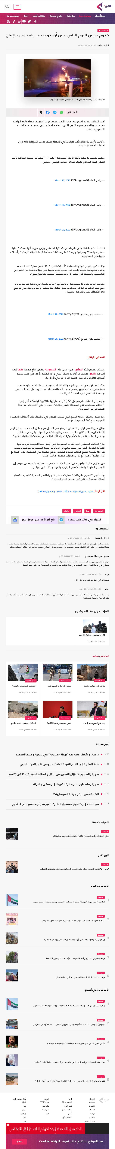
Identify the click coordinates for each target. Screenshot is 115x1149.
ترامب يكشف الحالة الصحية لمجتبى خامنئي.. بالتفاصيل (80, 977)
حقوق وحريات (56, 16)
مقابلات (71, 16)
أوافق (19, 1141)
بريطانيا (23, 1113)
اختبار (26, 16)
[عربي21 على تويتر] (29, 21)
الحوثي (78, 511)
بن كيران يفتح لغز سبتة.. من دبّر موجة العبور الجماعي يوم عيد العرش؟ (74, 940)
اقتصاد (92, 1109)
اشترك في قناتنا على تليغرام (84, 519)
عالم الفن (45, 1106)
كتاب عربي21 (67, 1102)
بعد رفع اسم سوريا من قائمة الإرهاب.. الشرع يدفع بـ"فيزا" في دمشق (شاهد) (92, 723)
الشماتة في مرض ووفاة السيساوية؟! (76, 794)
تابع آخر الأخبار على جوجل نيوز (38, 519)
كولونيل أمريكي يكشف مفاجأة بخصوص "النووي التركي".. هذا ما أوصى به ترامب (69, 1025)
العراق (24, 1102)
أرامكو (93, 373)
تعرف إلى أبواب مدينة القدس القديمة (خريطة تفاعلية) (94, 686)
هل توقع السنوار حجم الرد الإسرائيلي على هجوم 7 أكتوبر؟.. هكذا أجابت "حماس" (69, 1062)
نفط (20, 369)
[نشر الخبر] (41, 112)
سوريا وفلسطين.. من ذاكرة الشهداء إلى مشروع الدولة (66, 784)
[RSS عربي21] (8, 21)
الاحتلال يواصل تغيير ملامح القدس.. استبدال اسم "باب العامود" (23, 723)
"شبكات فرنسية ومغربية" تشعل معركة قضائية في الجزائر (24, 686)
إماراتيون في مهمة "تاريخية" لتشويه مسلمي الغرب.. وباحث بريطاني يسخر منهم (69, 902)
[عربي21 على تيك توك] (14, 21)
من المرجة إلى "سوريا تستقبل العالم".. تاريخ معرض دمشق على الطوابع (55, 804)
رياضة (92, 1113)
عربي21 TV (44, 1102)
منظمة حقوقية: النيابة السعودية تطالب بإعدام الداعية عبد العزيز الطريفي (73, 921)
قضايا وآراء (68, 1106)
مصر (24, 1117)
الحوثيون (78, 369)
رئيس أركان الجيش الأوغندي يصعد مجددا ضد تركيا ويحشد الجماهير (76, 1044)
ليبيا (25, 1106)
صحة (47, 1113)
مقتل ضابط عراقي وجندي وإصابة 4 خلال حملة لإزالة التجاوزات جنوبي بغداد (59, 686)
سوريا (24, 1109)
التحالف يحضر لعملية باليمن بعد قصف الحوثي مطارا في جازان (92, 636)
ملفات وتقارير (38, 16)
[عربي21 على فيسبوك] (35, 21)
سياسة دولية (13, 16)
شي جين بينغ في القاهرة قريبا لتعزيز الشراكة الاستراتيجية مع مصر (59, 723)
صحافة (92, 1117)
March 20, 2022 (62, 180)
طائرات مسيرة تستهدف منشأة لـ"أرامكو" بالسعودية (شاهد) (65, 491)
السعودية (50, 369)
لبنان (24, 1121)
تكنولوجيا (45, 1109)
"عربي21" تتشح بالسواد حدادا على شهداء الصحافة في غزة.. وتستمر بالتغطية (74, 869)
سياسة (100, 16)
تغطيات (92, 1106)
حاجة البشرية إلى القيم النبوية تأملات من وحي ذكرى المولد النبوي (59, 764)
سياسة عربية (85, 16)
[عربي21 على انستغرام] (19, 21)
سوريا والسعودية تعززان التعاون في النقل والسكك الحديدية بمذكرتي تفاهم (54, 774)
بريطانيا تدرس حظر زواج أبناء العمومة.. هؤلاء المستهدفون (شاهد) (75, 959)
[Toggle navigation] (17, 7)
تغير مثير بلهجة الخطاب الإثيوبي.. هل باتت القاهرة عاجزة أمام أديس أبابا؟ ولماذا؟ (70, 1081)
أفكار (70, 1113)
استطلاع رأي (67, 1117)
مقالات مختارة (67, 1109)
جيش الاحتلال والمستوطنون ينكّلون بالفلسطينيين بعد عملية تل (81, 836)
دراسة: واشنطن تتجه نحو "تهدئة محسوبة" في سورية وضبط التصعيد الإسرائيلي (57, 755)
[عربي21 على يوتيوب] (24, 21)
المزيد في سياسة (100, 655)
